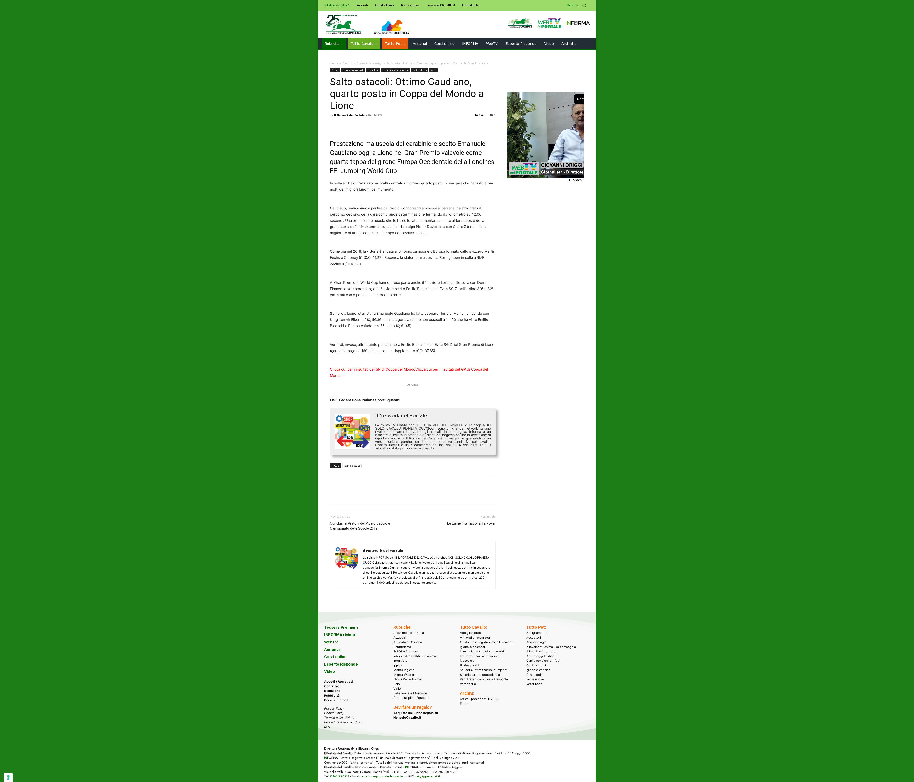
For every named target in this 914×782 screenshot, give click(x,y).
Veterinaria (468, 684)
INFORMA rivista (339, 634)
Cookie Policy (334, 713)
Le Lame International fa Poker (471, 523)
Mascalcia (467, 660)
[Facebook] (334, 125)
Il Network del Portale (349, 115)
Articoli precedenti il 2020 (479, 699)
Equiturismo (402, 647)
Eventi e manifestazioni (395, 70)
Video (329, 671)
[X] (345, 125)
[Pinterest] (356, 125)
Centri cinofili (536, 665)
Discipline (373, 70)
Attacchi (399, 637)
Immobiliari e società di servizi (482, 651)
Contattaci (332, 686)
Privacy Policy (334, 708)
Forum (464, 703)
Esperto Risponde (341, 664)
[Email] (378, 125)
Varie (433, 70)
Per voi (347, 63)
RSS (327, 727)
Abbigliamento (470, 633)
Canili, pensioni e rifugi (543, 660)
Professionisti (470, 665)
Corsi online (335, 656)
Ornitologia (534, 674)
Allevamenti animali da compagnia (551, 647)
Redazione (332, 691)
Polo (396, 684)
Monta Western (404, 674)
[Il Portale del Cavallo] (343, 24)
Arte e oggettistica (540, 656)
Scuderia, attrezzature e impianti (484, 670)
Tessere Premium (341, 627)
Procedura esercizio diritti (343, 722)
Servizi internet (336, 700)
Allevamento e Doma (408, 633)
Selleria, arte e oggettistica (480, 674)
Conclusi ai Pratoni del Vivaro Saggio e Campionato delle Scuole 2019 (360, 526)
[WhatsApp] (367, 125)
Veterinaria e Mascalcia (410, 693)
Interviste (400, 660)
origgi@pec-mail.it (427, 776)
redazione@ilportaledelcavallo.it (383, 776)
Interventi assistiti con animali (415, 656)
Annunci (332, 649)
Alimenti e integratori (475, 637)
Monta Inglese (404, 670)
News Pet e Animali (407, 679)
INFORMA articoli (405, 651)
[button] (578, 5)
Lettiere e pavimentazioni (478, 656)
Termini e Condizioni (339, 717)
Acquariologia (536, 642)
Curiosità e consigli (369, 63)
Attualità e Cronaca (407, 642)
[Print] (389, 125)
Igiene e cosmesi (472, 647)
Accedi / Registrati (338, 681)
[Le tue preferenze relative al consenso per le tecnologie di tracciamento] (8, 777)
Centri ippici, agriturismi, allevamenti (486, 642)
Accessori (533, 637)
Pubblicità (332, 695)
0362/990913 (339, 776)
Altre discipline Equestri (411, 698)
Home (334, 63)
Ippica (397, 665)
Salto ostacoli (420, 70)
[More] (401, 125)
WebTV (331, 642)
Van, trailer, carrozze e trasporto (484, 679)
